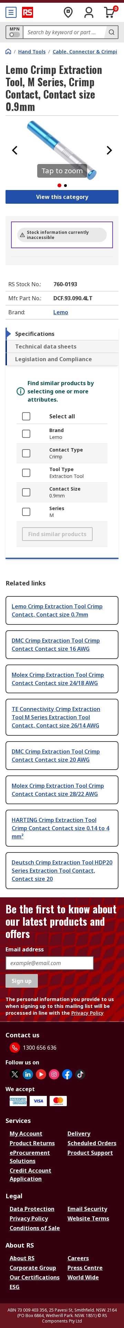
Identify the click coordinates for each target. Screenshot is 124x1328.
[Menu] (11, 12)
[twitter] (15, 1074)
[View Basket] (109, 12)
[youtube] (41, 1074)
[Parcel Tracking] (68, 12)
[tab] (62, 334)
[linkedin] (28, 1074)
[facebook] (67, 1074)
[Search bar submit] (111, 32)
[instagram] (54, 1074)
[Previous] (15, 150)
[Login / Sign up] (89, 12)
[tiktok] (80, 1074)
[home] (8, 51)
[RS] (27, 12)
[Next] (109, 150)
